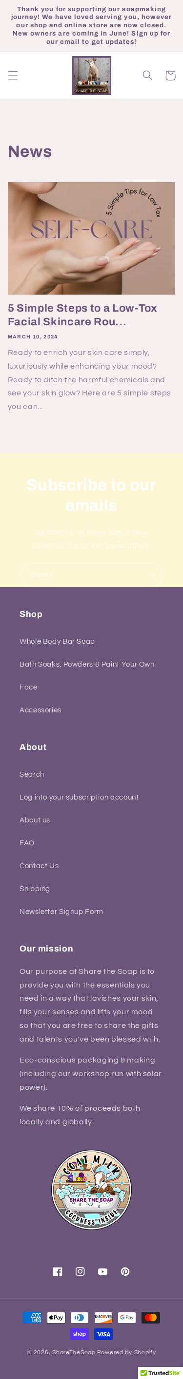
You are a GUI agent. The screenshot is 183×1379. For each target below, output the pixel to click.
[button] (12, 75)
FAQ (27, 843)
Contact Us (39, 866)
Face (29, 687)
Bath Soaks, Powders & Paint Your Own (87, 664)
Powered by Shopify (126, 1352)
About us (35, 820)
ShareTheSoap (74, 1352)
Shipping (35, 889)
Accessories (40, 710)
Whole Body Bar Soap (57, 641)
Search (32, 774)
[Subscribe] (152, 575)
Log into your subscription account (79, 797)
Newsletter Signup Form (61, 911)
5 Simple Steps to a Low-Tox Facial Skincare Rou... (83, 315)
